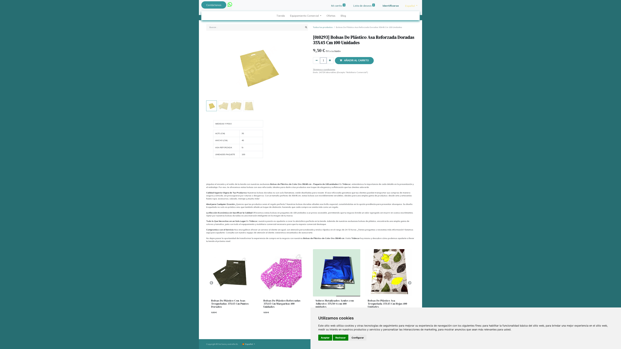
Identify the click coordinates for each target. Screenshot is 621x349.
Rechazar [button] (340, 337)
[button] (214, 67)
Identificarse (391, 5)
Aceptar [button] (325, 337)
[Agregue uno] (330, 60)
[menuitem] (280, 15)
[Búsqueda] (306, 27)
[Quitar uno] (316, 60)
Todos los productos (323, 27)
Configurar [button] (358, 337)
